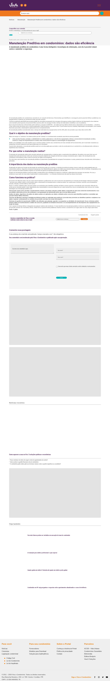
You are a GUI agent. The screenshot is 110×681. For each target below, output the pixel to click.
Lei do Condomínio (13, 661)
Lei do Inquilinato (12, 663)
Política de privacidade (65, 651)
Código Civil (10, 658)
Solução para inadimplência (38, 654)
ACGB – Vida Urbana (91, 648)
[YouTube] (106, 677)
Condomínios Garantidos (93, 651)
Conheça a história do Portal (66, 648)
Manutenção (21, 19)
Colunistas (5, 651)
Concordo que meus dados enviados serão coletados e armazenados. (76, 266)
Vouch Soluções (90, 659)
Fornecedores (34, 648)
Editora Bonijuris (90, 656)
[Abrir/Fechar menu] (99, 5)
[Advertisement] (55, 612)
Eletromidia (88, 654)
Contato (59, 654)
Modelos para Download (37, 651)
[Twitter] (103, 677)
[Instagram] (25, 5)
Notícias (12, 19)
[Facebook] (21, 5)
